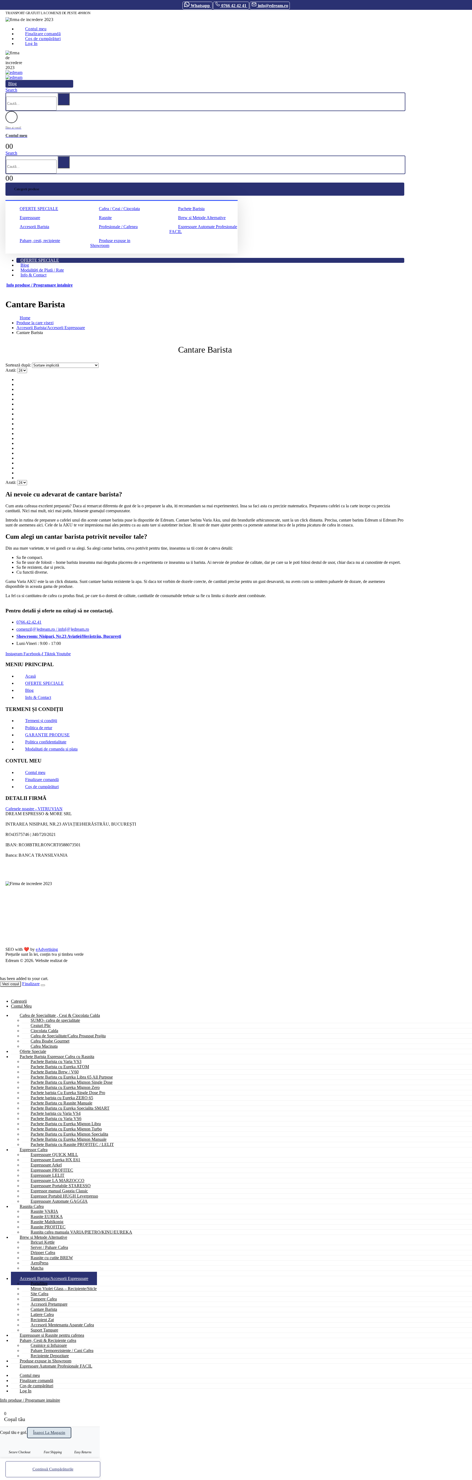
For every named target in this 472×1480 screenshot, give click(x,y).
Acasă (30, 676)
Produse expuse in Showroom (110, 243)
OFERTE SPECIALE (39, 208)
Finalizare (31, 983)
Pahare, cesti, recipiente (40, 240)
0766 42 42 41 (233, 5)
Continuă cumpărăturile (53, 1469)
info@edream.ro (272, 5)
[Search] (64, 99)
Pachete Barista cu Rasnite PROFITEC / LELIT (72, 1144)
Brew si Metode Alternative (202, 217)
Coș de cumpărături (42, 786)
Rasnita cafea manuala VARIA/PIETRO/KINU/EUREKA (81, 1232)
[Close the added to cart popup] (43, 985)
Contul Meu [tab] (21, 1006)
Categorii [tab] (19, 1001)
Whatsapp (200, 5)
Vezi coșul (10, 984)
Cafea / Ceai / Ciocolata (119, 208)
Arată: (11, 370)
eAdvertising (47, 949)
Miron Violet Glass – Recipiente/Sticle (64, 1288)
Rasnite (105, 217)
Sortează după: (18, 365)
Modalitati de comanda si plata (51, 749)
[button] (11, 90)
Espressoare (30, 217)
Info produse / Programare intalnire (39, 285)
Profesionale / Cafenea (118, 226)
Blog (12, 83)
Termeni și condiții (41, 720)
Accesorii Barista (34, 226)
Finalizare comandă (42, 779)
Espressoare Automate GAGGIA (59, 1201)
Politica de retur (38, 727)
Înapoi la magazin (49, 1432)
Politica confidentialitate (45, 742)
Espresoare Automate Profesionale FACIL (203, 229)
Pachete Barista (191, 208)
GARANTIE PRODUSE (47, 734)
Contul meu (35, 772)
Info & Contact (33, 275)
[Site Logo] (13, 72)
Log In (31, 43)
